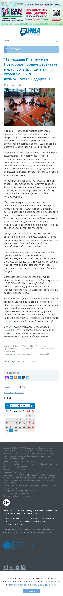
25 (11, 430)
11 (11, 423)
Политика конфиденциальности (16, 496)
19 (16, 427)
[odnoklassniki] (12, 568)
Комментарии (38, 521)
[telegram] (18, 568)
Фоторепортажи (11, 518)
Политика (8, 510)
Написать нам (10, 532)
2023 (24, 387)
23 (33, 427)
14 (24, 423)
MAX (19, 329)
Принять (31, 591)
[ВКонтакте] (11, 377)
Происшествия (17, 513)
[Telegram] (27, 377)
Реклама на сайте (28, 532)
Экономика (20, 510)
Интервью (25, 521)
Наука (37, 513)
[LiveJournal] (23, 377)
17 (7, 427)
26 (16, 430)
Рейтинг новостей (12, 524)
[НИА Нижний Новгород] (30, 35)
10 (7, 423)
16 (33, 423)
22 (29, 427)
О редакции (44, 532)
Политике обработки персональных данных (32, 584)
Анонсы (50, 518)
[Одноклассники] (15, 377)
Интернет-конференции (33, 518)
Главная (7, 387)
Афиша (30, 513)
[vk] (6, 568)
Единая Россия (20, 361)
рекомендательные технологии (16, 493)
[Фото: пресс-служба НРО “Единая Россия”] (31, 107)
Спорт (34, 361)
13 (20, 423)
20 (20, 427)
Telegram (9, 329)
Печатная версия (45, 529)
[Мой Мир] (19, 377)
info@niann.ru (15, 472)
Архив (16, 387)
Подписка (17, 529)
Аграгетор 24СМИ (14, 392)
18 (11, 427)
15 (29, 423)
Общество (32, 510)
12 (16, 423)
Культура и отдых (48, 510)
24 (7, 430)
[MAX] (7, 377)
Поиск (27, 529)
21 (24, 427)
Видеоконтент (10, 521)
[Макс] (24, 568)
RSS (33, 529)
